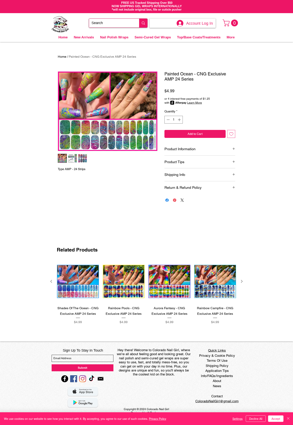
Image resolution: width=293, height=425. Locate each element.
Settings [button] (237, 419)
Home (62, 56)
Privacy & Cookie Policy (217, 356)
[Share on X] (182, 200)
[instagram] (82, 378)
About (217, 381)
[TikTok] (91, 378)
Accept (275, 419)
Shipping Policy (217, 366)
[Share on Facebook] (167, 200)
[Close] (288, 418)
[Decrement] (167, 119)
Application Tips (217, 371)
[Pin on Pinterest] (174, 200)
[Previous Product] (51, 281)
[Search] (143, 23)
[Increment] (179, 119)
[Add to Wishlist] (231, 134)
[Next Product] (241, 281)
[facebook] (64, 378)
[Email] (100, 378)
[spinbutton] (173, 119)
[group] (146, 295)
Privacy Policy (157, 419)
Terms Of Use (217, 361)
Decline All (255, 419)
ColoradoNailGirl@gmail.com (217, 401)
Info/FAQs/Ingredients (217, 376)
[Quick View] (78, 281)
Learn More (194, 102)
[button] (231, 22)
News (217, 386)
